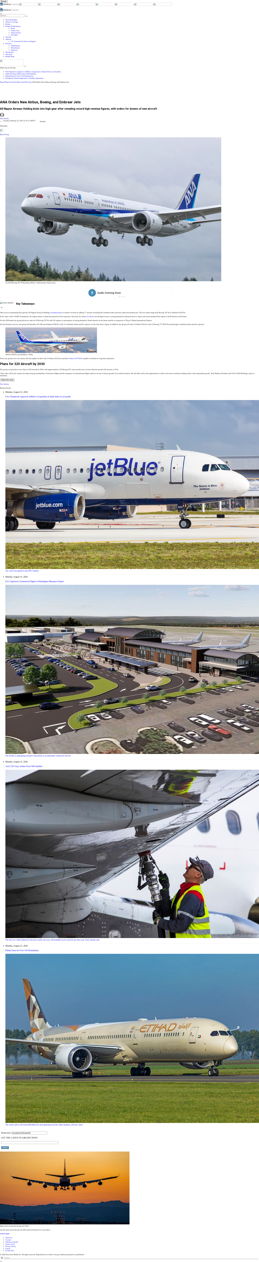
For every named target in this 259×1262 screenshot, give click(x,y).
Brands (4, 1)
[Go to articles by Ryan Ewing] (2, 132)
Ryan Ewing (4, 134)
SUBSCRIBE (5, 1234)
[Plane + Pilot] (124, 5)
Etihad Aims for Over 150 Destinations (19, 76)
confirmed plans (56, 313)
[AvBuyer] (86, 5)
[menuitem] (132, 20)
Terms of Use (10, 1244)
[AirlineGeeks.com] (9, 5)
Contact (8, 1240)
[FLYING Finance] (162, 5)
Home (2, 82)
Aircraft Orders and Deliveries (21, 82)
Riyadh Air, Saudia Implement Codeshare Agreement (24, 78)
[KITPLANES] (105, 5)
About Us (8, 1238)
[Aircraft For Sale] (67, 5)
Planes (7, 82)
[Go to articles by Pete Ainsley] (129, 115)
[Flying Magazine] (28, 5)
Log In (7, 1248)
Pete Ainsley (4, 118)
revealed (90, 316)
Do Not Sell (9, 1251)
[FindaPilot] (143, 5)
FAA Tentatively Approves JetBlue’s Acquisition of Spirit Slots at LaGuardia (33, 72)
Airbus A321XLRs (75, 358)
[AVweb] (47, 5)
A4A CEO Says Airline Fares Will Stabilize (20, 74)
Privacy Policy (10, 1246)
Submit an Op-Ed (11, 1242)
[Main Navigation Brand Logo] (9, 11)
